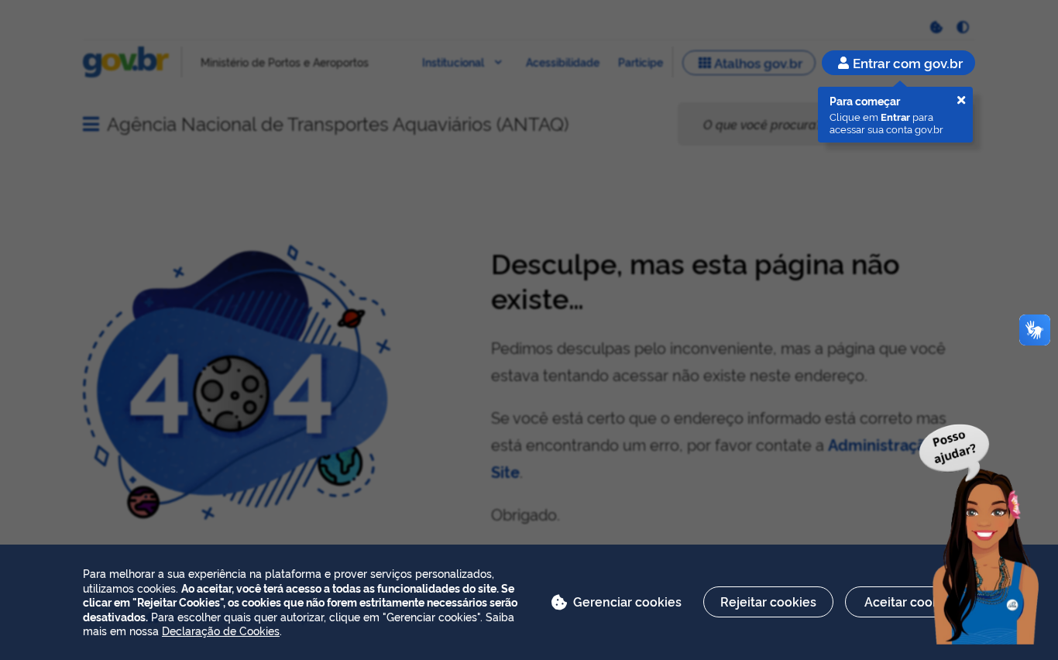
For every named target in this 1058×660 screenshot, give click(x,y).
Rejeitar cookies (768, 601)
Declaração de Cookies (221, 630)
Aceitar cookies (910, 601)
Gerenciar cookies (627, 601)
